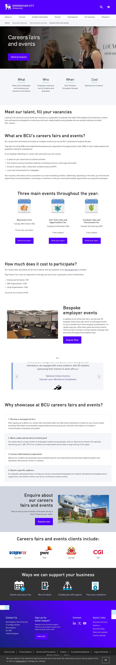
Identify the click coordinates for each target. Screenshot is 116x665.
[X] (79, 623)
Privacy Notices (25, 652)
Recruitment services (38, 23)
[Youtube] (84, 623)
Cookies (63, 652)
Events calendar (99, 636)
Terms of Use (9, 652)
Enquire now (44, 522)
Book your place (24, 241)
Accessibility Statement (80, 652)
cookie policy (21, 661)
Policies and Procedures (46, 652)
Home (7, 23)
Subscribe (41, 636)
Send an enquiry (19, 57)
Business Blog (98, 629)
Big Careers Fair (71, 270)
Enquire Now (72, 340)
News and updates (100, 632)
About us (96, 625)
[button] (8, 17)
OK (106, 660)
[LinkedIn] (74, 623)
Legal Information (101, 652)
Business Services (19, 23)
